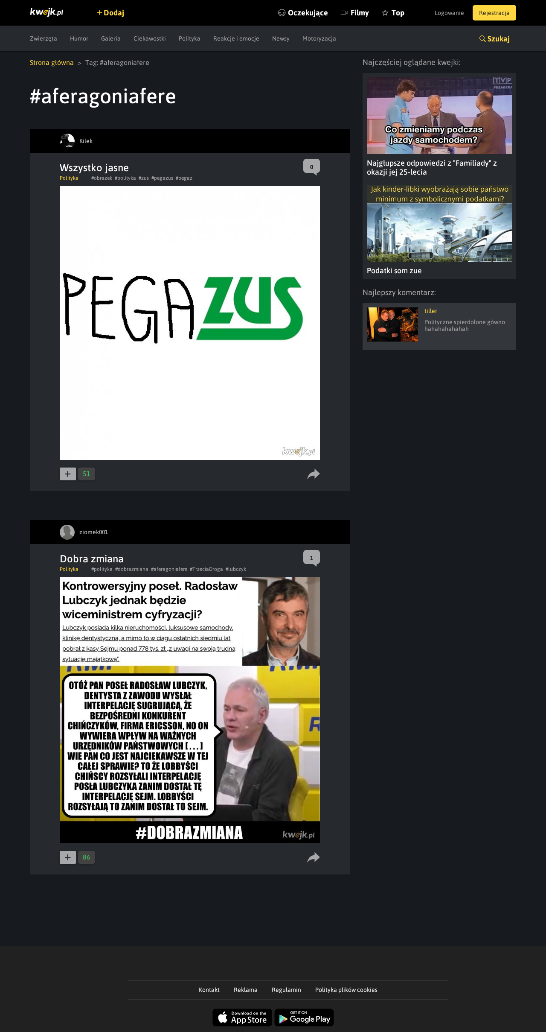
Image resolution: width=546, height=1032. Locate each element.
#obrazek (101, 178)
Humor (79, 38)
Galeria (111, 38)
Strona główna (52, 62)
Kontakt (209, 989)
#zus (144, 178)
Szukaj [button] (499, 38)
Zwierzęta (43, 38)
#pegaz (184, 178)
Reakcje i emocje (236, 38)
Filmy (360, 12)
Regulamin (286, 989)
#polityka (125, 178)
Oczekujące (308, 12)
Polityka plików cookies (346, 989)
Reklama (246, 989)
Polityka (189, 38)
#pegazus (162, 178)
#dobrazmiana (131, 569)
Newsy (281, 38)
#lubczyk (236, 569)
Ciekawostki (150, 38)
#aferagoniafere (169, 569)
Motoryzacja (319, 38)
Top (398, 12)
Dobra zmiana (92, 558)
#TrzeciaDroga (206, 569)
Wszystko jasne (94, 167)
